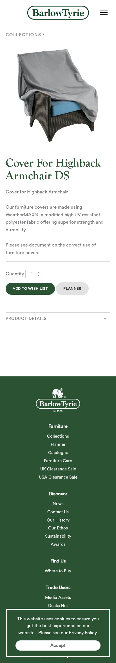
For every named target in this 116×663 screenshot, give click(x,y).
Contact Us (58, 512)
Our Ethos (58, 528)
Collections (23, 35)
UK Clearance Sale (58, 469)
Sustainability (58, 536)
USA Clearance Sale (58, 477)
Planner (72, 288)
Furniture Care (58, 461)
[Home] (58, 13)
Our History (58, 520)
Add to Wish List (30, 288)
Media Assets (58, 598)
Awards (58, 544)
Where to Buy (58, 571)
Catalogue (58, 453)
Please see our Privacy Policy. (68, 633)
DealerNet (58, 606)
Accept (58, 645)
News (58, 504)
